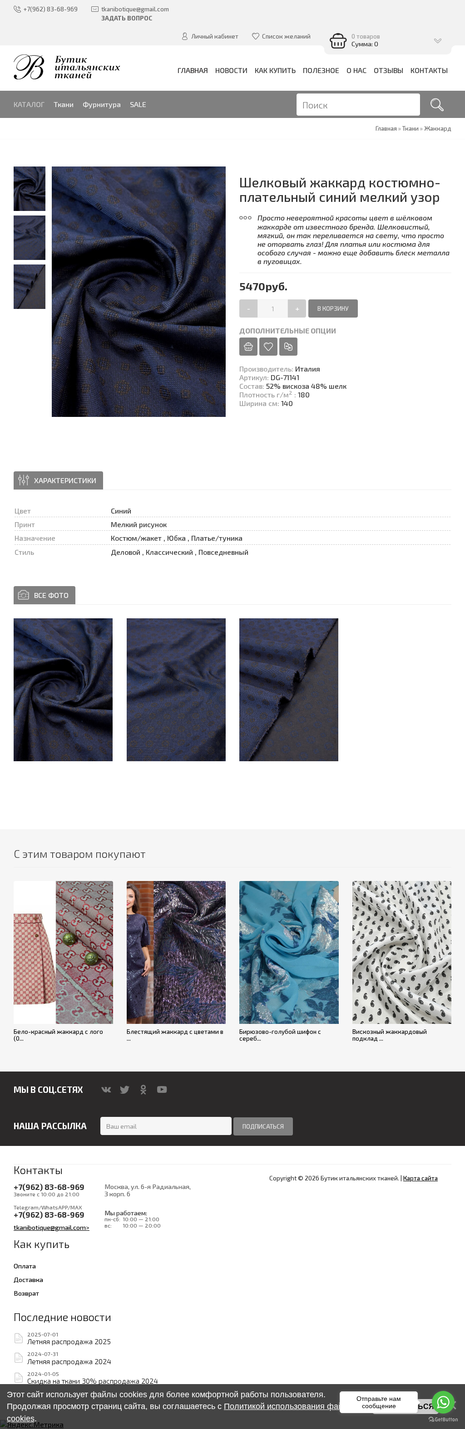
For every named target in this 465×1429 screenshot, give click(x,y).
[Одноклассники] (143, 1090)
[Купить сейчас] (248, 347)
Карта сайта (420, 1178)
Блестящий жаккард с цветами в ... (175, 1035)
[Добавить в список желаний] (268, 347)
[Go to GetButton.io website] (443, 1420)
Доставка (28, 1279)
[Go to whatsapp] (443, 1402)
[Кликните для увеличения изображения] (63, 689)
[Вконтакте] (106, 1090)
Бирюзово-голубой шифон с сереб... (280, 1035)
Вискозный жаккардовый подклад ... (389, 1035)
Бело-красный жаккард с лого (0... (58, 1035)
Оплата (25, 1265)
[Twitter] (124, 1090)
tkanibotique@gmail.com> (51, 1227)
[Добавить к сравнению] (288, 347)
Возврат (26, 1293)
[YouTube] (162, 1090)
